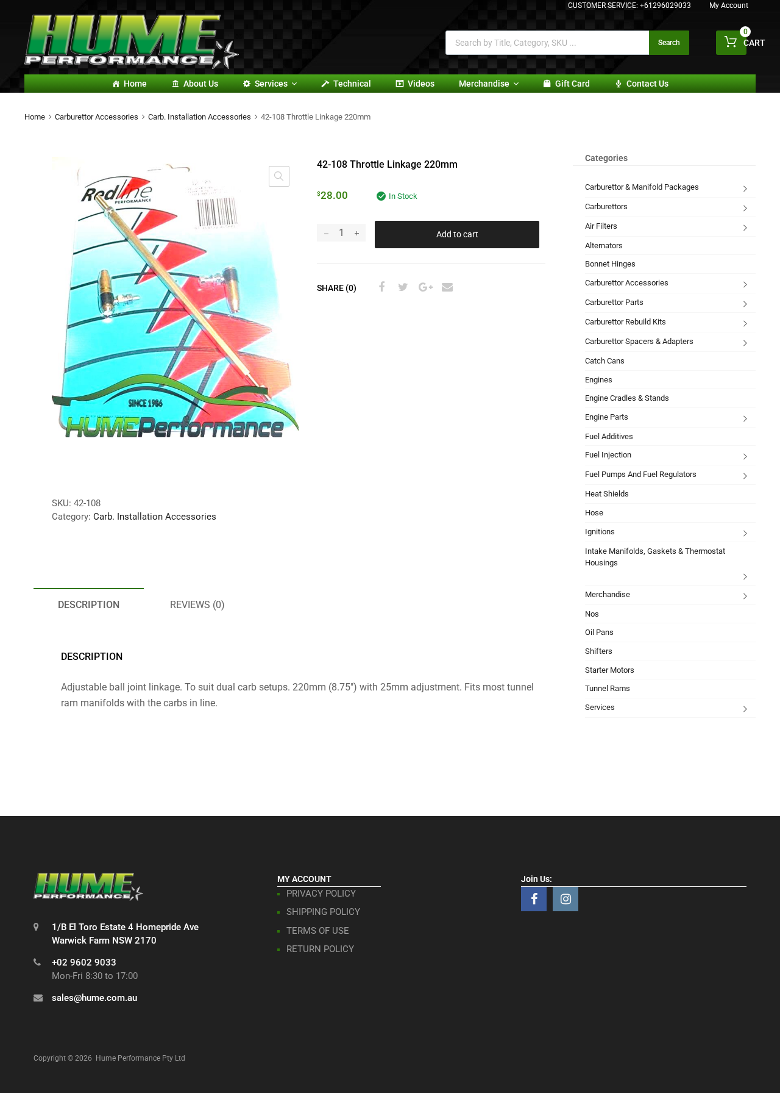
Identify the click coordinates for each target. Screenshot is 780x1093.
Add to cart (457, 234)
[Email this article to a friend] (445, 287)
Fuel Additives (609, 436)
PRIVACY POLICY (321, 893)
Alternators (604, 245)
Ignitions (600, 531)
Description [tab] (88, 605)
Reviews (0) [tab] (197, 605)
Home (135, 83)
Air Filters (601, 226)
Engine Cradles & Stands (627, 398)
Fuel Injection (608, 454)
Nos (592, 613)
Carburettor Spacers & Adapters (639, 341)
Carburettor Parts (614, 302)
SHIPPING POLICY (323, 911)
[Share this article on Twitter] (402, 287)
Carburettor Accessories (96, 116)
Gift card (572, 83)
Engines (598, 379)
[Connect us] (534, 899)
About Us (200, 83)
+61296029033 (665, 5)
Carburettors (606, 206)
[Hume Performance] (131, 65)
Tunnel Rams (607, 688)
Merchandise (484, 83)
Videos (421, 83)
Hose (594, 512)
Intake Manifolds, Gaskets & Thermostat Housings (655, 557)
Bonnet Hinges (610, 263)
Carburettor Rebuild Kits (625, 321)
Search (669, 42)
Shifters (598, 651)
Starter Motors (609, 670)
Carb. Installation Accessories (199, 116)
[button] (279, 176)
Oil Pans (599, 632)
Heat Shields (607, 493)
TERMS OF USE (317, 930)
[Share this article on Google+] (423, 287)
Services (271, 83)
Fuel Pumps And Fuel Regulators (641, 474)
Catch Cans (605, 360)
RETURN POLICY (320, 949)
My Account (728, 5)
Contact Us (647, 83)
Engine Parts (606, 416)
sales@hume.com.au (94, 997)
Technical (352, 83)
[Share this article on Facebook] (380, 287)
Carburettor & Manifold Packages (642, 187)
